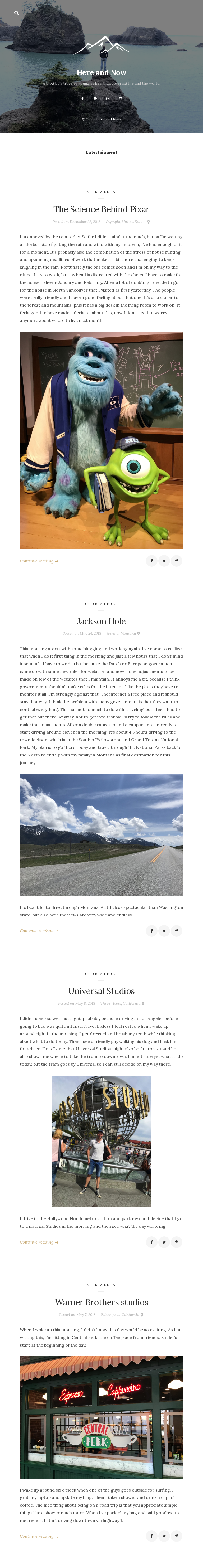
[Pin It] (176, 561)
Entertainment (102, 192)
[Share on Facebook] (152, 561)
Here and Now (102, 72)
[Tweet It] (164, 561)
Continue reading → (39, 561)
